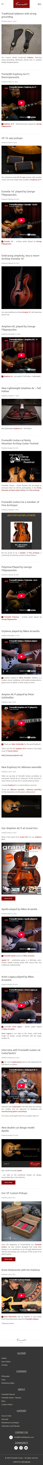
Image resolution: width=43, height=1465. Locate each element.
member (23, 553)
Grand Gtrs (24, 837)
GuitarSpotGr (17, 1107)
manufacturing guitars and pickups (14, 1111)
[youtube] (26, 1448)
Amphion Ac (8, 376)
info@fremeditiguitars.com (24, 1437)
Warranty (5, 1419)
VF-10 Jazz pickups (12, 138)
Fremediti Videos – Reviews (11, 1398)
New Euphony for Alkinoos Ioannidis (21, 767)
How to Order (6, 1416)
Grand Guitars (13, 751)
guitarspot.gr (17, 1062)
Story (3, 1380)
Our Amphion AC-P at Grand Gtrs (20, 828)
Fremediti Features (8, 1394)
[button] (3, 4)
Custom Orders (7, 1404)
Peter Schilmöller (18, 744)
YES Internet (25, 1462)
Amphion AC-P (21, 748)
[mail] (11, 1437)
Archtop (4, 1365)
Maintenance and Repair (10, 1423)
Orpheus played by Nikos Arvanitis (21, 631)
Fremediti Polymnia (11, 617)
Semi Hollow (6, 1361)
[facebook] (16, 1448)
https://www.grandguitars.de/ (12, 755)
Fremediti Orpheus (32, 1319)
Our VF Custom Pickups (14, 1193)
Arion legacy (17, 1027)
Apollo (19, 1170)
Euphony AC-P (36, 180)
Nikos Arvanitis (25, 678)
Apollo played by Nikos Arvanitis (19, 909)
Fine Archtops (35, 490)
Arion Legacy (6, 1033)
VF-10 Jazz (21, 177)
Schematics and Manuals (11, 1426)
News (3, 1401)
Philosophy (6, 1376)
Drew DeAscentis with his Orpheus (21, 1269)
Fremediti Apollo (10, 956)
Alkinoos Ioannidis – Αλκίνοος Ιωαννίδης (26, 789)
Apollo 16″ (6, 960)
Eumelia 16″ (8, 241)
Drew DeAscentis (10, 1317)
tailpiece (30, 57)
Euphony (11, 785)
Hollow (4, 1358)
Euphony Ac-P (9, 124)
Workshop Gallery (8, 1383)
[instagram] (21, 1448)
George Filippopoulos (9, 619)
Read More (8, 898)
